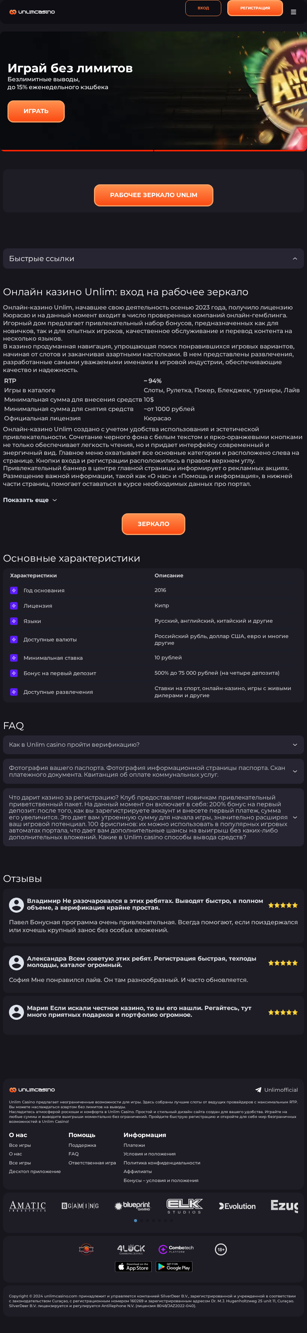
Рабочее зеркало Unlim (153, 195)
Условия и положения (150, 1154)
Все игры (20, 1145)
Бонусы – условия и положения (161, 1180)
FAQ (74, 1154)
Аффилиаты (138, 1171)
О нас (15, 1154)
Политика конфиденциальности (162, 1163)
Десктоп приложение (35, 1171)
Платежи (134, 1145)
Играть (36, 111)
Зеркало (153, 524)
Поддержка (82, 1145)
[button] (135, 1220)
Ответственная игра (92, 1163)
